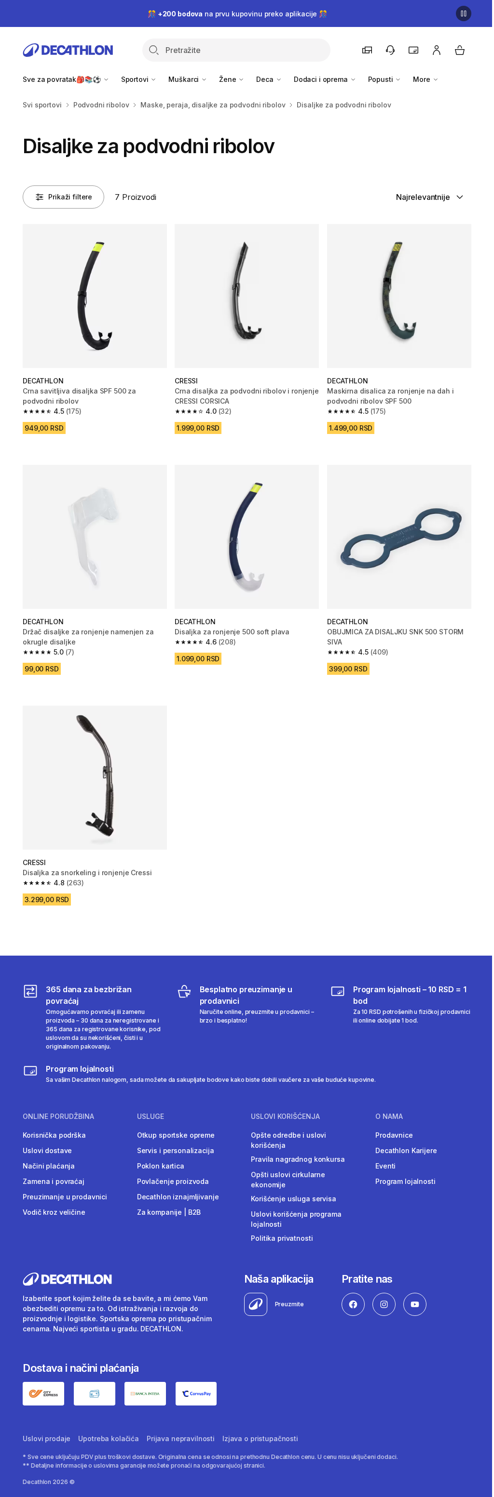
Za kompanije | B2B (169, 1212)
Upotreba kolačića (108, 1438)
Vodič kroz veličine (54, 1212)
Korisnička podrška (54, 1135)
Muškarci (184, 79)
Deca (265, 79)
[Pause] (463, 13)
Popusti (381, 79)
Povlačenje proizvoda (173, 1181)
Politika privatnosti (282, 1238)
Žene (228, 79)
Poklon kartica (160, 1166)
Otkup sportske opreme (176, 1135)
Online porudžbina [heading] (58, 1116)
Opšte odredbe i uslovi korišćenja (288, 1140)
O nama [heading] (389, 1116)
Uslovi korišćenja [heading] (285, 1116)
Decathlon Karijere (406, 1150)
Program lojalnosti (405, 1181)
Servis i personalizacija (175, 1150)
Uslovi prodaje (46, 1438)
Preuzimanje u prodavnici (65, 1197)
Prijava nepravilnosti (181, 1438)
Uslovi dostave (47, 1150)
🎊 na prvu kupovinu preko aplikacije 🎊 (237, 14)
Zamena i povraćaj (53, 1181)
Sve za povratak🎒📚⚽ (62, 79)
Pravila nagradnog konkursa (297, 1159)
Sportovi (136, 79)
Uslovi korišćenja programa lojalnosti (296, 1219)
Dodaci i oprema (322, 79)
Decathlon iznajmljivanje (178, 1197)
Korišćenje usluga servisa (293, 1199)
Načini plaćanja (49, 1166)
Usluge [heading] (150, 1116)
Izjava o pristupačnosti (260, 1438)
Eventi (385, 1166)
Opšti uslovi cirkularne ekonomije (288, 1179)
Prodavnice (394, 1135)
